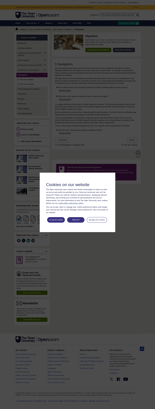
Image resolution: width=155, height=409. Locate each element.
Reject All (75, 220)
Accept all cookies (56, 220)
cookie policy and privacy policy (70, 203)
